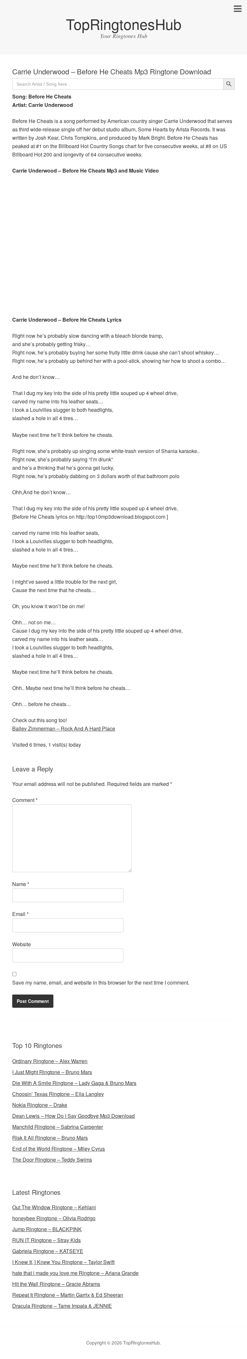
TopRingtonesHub (123, 23)
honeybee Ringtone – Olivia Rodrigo (54, 1218)
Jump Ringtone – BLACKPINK (47, 1229)
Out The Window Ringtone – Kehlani (54, 1207)
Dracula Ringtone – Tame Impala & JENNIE (62, 1305)
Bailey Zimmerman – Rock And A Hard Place (63, 728)
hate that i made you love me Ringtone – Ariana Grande (75, 1273)
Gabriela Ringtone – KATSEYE (47, 1251)
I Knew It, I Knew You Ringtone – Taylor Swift (63, 1262)
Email (20, 914)
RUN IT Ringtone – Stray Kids (46, 1240)
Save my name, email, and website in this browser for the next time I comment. (100, 982)
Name (20, 884)
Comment (25, 800)
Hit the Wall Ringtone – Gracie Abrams (56, 1284)
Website (21, 944)
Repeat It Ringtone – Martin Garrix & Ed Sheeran (67, 1294)
